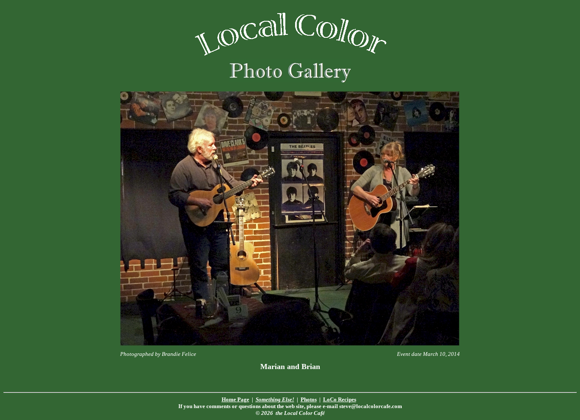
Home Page (235, 399)
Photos (309, 399)
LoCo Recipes (339, 399)
